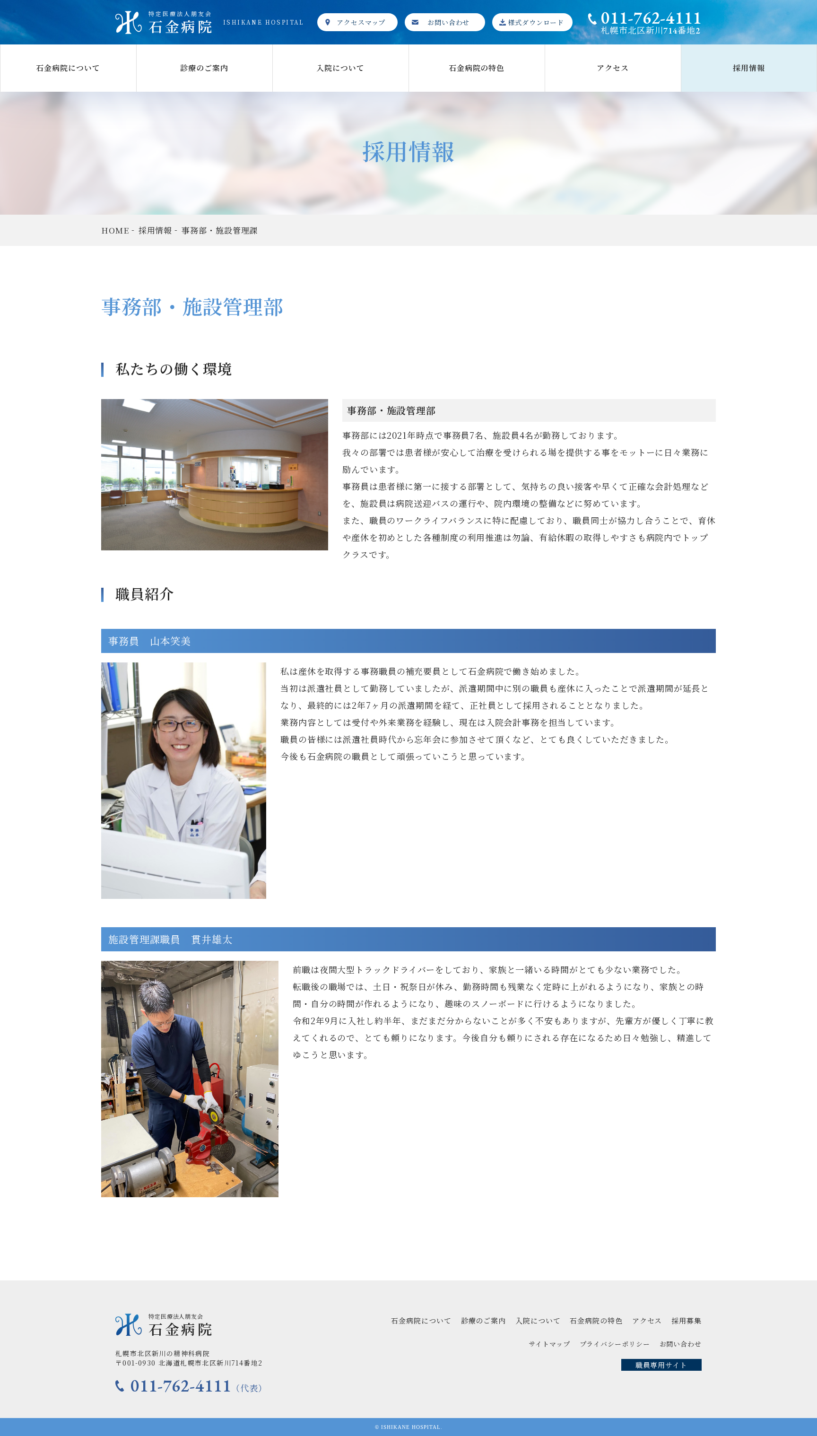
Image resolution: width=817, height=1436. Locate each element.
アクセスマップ (361, 22)
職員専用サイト (661, 1365)
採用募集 (686, 1320)
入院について (340, 67)
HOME (115, 230)
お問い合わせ (448, 22)
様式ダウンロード (536, 22)
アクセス (613, 67)
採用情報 (749, 67)
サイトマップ (549, 1344)
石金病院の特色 (476, 67)
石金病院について (68, 67)
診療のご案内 (204, 67)
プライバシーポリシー (615, 1344)
